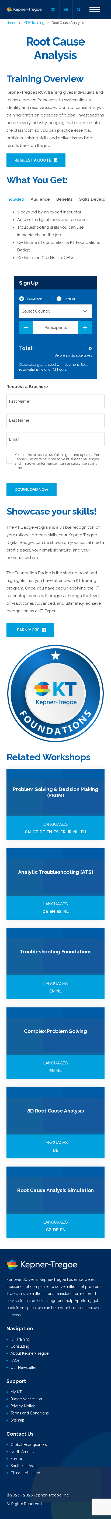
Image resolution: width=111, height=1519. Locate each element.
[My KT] (53, 9)
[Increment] (85, 327)
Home (11, 23)
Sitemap (18, 1420)
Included (15, 199)
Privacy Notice (23, 1406)
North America (23, 1451)
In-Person (34, 299)
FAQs (15, 1360)
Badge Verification (26, 1399)
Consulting (20, 1346)
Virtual (69, 299)
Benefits (64, 199)
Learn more (27, 630)
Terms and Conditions (30, 1413)
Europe (17, 1459)
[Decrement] (26, 327)
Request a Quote (33, 160)
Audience (40, 199)
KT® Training (33, 23)
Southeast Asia (23, 1466)
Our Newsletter (24, 1367)
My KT (16, 1392)
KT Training (20, 1339)
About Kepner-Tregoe (29, 1353)
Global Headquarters (29, 1444)
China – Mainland (25, 1473)
